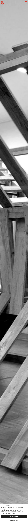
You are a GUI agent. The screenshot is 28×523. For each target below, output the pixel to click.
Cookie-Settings (14, 520)
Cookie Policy (15, 513)
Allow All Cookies (14, 516)
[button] (26, 2)
